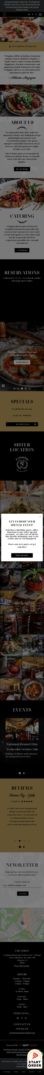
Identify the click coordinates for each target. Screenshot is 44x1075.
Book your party (22, 555)
